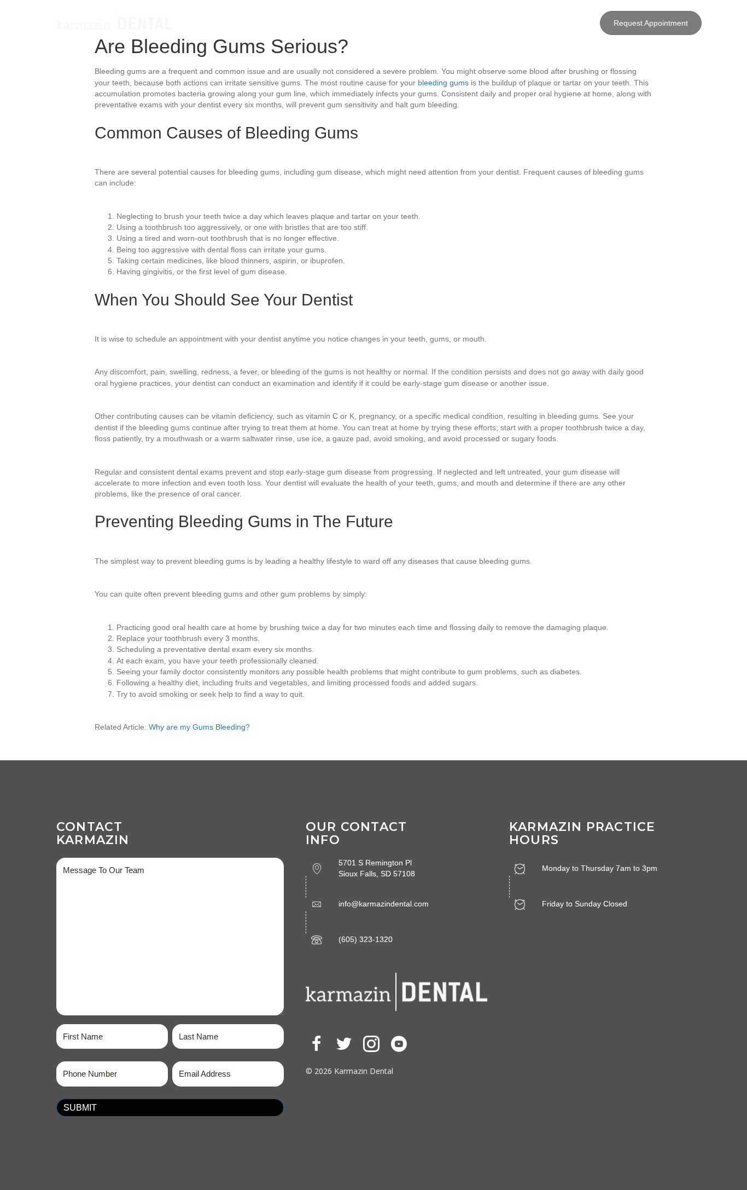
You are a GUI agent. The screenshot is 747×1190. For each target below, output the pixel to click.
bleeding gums (443, 82)
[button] (317, 1044)
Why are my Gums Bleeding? (199, 727)
